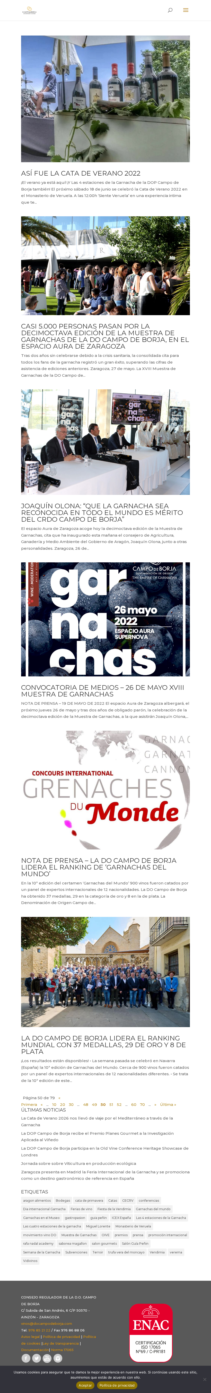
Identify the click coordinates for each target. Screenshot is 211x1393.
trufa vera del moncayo (126, 1252)
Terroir (97, 1252)
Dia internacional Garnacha (44, 1209)
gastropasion (75, 1218)
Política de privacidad (61, 1337)
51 (111, 1104)
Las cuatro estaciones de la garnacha (52, 1226)
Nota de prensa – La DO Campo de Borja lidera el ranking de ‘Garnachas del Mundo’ (99, 867)
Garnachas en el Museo (41, 1218)
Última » (168, 1104)
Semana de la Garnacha (41, 1252)
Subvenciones (76, 1252)
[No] (204, 1379)
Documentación (35, 1350)
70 (142, 1104)
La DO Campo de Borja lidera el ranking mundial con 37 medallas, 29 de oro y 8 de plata (103, 1045)
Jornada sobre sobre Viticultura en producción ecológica (78, 1163)
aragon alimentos (37, 1200)
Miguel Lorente (98, 1226)
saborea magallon (73, 1243)
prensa (138, 1235)
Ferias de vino (81, 1209)
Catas (112, 1200)
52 (119, 1104)
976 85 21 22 (39, 1330)
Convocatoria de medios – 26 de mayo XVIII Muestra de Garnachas (102, 690)
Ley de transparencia (60, 1343)
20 (62, 1104)
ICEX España (121, 1218)
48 (85, 1104)
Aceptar (85, 1385)
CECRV (128, 1200)
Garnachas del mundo (153, 1209)
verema (176, 1252)
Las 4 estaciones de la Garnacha (161, 1218)
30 (71, 1104)
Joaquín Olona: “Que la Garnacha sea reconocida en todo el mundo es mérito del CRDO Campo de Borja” (102, 512)
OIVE (106, 1235)
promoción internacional (167, 1235)
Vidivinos (30, 1261)
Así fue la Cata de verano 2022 (80, 173)
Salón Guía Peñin (135, 1243)
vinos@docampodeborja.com (46, 1323)
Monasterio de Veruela (133, 1226)
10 (54, 1104)
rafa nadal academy (38, 1243)
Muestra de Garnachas (78, 1235)
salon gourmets (104, 1243)
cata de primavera (89, 1200)
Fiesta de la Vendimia (114, 1209)
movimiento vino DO (39, 1235)
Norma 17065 (62, 1350)
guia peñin (98, 1218)
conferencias (149, 1200)
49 (94, 1104)
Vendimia (157, 1252)
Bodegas (63, 1200)
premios (121, 1235)
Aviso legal (30, 1337)
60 (133, 1104)
